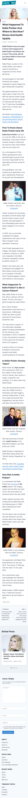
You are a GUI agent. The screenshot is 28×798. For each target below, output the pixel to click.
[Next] (23, 651)
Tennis (4, 774)
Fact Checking (6, 762)
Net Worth (5, 792)
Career (4, 757)
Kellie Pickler (6, 602)
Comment (6, 688)
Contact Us (5, 742)
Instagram (13, 208)
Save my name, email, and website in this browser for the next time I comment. (14, 727)
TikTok (3, 777)
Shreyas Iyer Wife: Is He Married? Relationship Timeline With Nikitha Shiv (7, 614)
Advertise (4, 760)
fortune (15, 484)
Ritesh (5, 42)
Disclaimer (5, 750)
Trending (4, 789)
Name (5, 708)
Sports (4, 772)
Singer (4, 21)
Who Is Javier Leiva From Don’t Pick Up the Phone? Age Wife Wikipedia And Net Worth (21, 615)
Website (5, 722)
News (3, 787)
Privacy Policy (6, 747)
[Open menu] (25, 3)
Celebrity (4, 794)
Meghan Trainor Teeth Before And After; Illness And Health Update (13, 656)
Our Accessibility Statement (10, 764)
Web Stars (5, 779)
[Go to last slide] (4, 651)
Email (5, 715)
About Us (4, 745)
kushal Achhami (8, 661)
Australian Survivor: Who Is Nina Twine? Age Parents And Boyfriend (13, 466)
